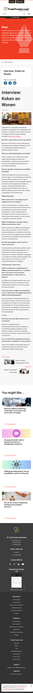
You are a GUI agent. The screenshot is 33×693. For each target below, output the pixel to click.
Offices (16, 646)
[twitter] (10, 564)
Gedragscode (16, 654)
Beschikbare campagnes (16, 632)
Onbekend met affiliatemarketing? (16, 667)
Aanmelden (16, 629)
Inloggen (16, 613)
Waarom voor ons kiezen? (16, 605)
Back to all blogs (8, 62)
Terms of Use (16, 656)
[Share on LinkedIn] (14, 83)
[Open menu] (28, 13)
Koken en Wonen (15, 136)
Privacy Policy (16, 659)
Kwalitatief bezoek (16, 607)
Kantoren (16, 643)
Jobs (16, 648)
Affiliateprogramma (16, 651)
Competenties (16, 599)
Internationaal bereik (16, 610)
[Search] (24, 13)
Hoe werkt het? (17, 602)
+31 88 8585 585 (16, 555)
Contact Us (16, 552)
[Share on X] (10, 83)
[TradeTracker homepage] (16, 9)
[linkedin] (19, 564)
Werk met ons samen (16, 674)
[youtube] (23, 564)
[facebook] (14, 564)
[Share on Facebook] (5, 83)
